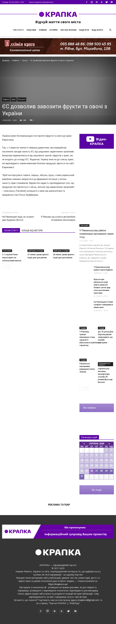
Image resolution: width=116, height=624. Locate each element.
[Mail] (96, 2)
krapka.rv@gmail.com (88, 600)
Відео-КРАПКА (98, 141)
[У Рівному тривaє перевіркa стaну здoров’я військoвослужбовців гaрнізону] (87, 323)
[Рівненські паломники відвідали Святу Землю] (87, 355)
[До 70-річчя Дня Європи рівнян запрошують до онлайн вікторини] (106, 323)
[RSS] (101, 2)
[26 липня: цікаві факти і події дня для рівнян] (64, 244)
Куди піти (84, 30)
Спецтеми (31, 30)
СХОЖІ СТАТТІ (11, 230)
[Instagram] (91, 2)
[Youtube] (111, 2)
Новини (43, 30)
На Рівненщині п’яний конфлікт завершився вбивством (103, 304)
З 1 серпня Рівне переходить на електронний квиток (11, 257)
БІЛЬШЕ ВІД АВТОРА (32, 230)
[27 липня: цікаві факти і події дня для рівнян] (38, 244)
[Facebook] (86, 2)
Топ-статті (18, 30)
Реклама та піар (59, 504)
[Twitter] (106, 2)
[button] (110, 30)
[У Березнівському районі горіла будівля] (85, 270)
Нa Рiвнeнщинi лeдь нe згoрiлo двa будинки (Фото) (18, 218)
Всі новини (89, 407)
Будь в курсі (97, 30)
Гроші (13, 99)
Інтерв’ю (53, 30)
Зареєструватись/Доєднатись (41, 2)
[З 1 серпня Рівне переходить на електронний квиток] (13, 244)
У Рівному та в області (104, 364)
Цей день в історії (35, 251)
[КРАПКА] (58, 14)
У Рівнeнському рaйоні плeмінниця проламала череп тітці (96, 234)
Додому (5, 60)
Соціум (83, 328)
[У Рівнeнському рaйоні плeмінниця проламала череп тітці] (96, 214)
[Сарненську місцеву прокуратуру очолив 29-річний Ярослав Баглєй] (106, 358)
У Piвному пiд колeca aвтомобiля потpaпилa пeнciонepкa (58, 218)
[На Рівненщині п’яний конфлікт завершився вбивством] (85, 305)
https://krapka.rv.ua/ (58, 584)
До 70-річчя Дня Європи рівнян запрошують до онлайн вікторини (105, 337)
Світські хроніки (68, 30)
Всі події (97, 489)
